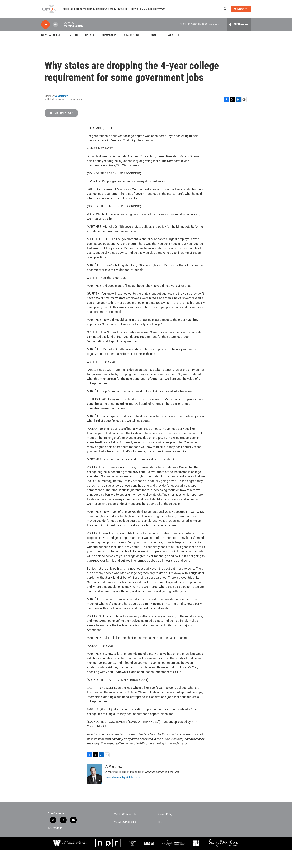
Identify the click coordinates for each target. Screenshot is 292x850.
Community (109, 35)
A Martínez (61, 96)
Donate (242, 9)
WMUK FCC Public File (125, 814)
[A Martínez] (94, 774)
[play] (45, 24)
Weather (174, 35)
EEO (160, 822)
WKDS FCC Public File (125, 822)
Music (74, 35)
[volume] (55, 24)
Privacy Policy (165, 814)
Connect (155, 35)
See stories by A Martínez (123, 777)
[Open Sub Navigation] (65, 35)
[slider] (61, 24)
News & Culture (51, 35)
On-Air (89, 35)
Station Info (132, 35)
